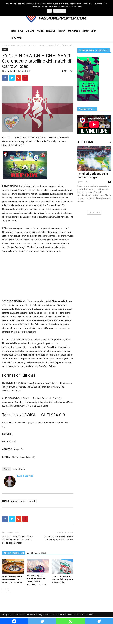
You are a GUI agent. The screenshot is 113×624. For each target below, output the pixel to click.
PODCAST (61, 31)
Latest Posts (19, 469)
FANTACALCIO (74, 31)
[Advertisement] (37, 277)
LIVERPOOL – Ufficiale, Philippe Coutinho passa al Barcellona (58, 538)
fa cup (23, 501)
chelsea (14, 501)
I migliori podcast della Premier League (92, 175)
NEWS (20, 31)
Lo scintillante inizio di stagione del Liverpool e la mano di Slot (62, 579)
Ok (49, 11)
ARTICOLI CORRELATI (14, 553)
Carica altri (93, 212)
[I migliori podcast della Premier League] (94, 158)
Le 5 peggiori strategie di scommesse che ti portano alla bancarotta (12, 579)
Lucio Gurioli (9, 71)
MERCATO (30, 31)
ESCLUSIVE (50, 31)
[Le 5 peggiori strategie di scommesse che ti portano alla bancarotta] (13, 566)
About (6, 469)
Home (4, 45)
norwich (32, 501)
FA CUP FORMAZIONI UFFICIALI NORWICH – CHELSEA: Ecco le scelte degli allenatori (17, 539)
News (12, 45)
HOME (13, 31)
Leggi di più (59, 11)
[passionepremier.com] (56, 18)
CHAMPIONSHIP (89, 31)
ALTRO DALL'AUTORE (37, 553)
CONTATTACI (16, 38)
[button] (107, 31)
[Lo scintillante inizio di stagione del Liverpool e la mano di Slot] (62, 566)
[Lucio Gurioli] (10, 481)
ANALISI (40, 31)
